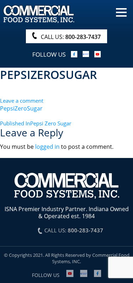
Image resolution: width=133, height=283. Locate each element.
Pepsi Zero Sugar (35, 123)
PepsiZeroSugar (21, 108)
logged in (47, 147)
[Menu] (121, 11)
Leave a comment (21, 100)
